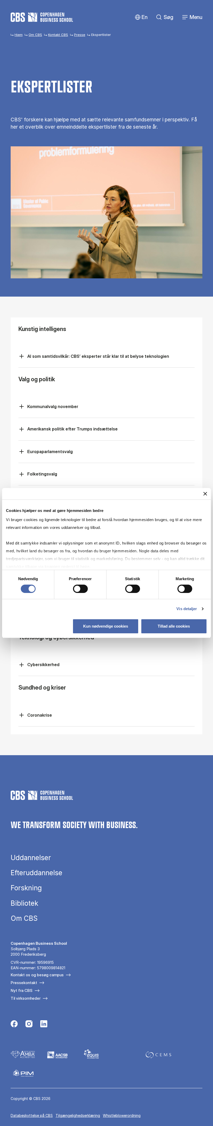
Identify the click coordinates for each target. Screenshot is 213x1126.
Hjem (19, 35)
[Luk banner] (205, 494)
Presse (79, 35)
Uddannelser (31, 857)
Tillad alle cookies (174, 626)
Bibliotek (24, 903)
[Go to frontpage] (42, 17)
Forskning (26, 888)
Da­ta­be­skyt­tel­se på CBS (32, 1115)
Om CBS (35, 35)
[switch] (80, 589)
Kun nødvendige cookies (105, 626)
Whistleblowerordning (122, 1115)
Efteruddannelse (36, 872)
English (140, 17)
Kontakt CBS (58, 35)
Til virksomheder (26, 998)
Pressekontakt (24, 982)
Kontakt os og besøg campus (37, 974)
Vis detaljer (186, 608)
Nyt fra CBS (21, 990)
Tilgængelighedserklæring (78, 1115)
